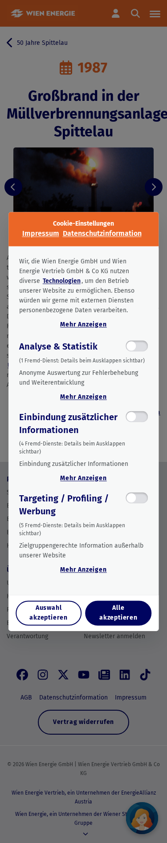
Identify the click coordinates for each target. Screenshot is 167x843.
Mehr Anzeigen (83, 324)
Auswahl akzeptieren (48, 613)
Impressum (40, 233)
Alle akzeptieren (118, 613)
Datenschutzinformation (102, 233)
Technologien (62, 281)
